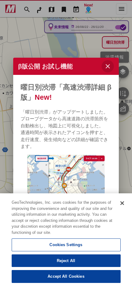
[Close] (122, 203)
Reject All (66, 260)
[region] (66, 239)
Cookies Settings (65, 244)
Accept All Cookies (66, 276)
